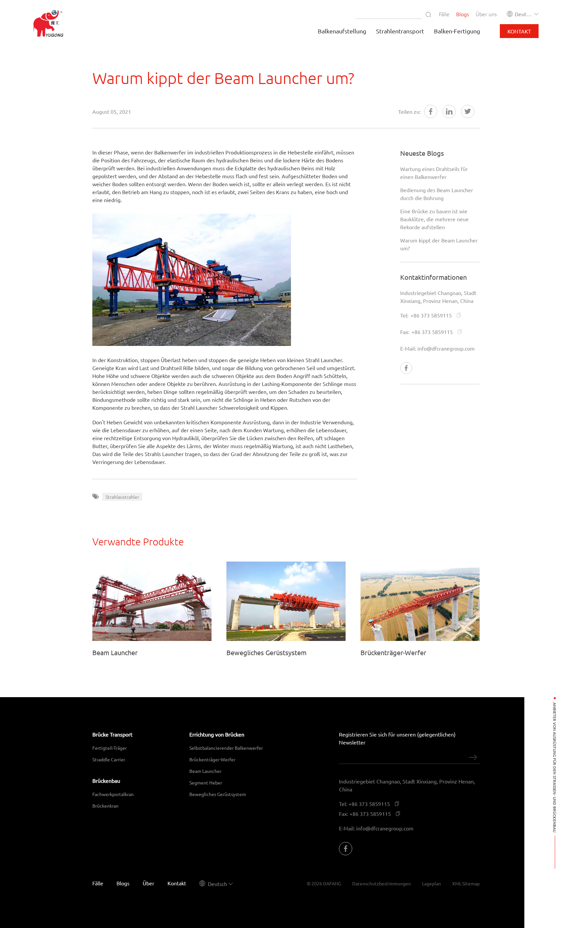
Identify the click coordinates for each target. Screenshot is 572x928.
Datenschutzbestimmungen (381, 883)
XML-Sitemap (466, 883)
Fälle (444, 14)
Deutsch (524, 14)
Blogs (462, 14)
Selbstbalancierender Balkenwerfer (226, 748)
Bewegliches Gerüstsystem (217, 794)
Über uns (486, 14)
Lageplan (431, 883)
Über (148, 883)
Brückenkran (105, 806)
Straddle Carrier (108, 759)
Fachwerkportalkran (113, 794)
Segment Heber (205, 782)
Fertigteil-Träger (109, 748)
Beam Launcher (205, 771)
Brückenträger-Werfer (212, 759)
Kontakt (519, 31)
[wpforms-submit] (473, 757)
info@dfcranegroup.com (446, 348)
